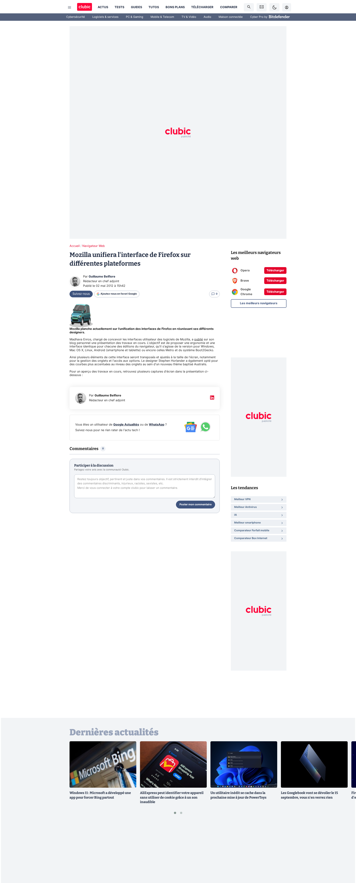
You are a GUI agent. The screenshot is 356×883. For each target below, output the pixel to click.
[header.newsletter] (261, 7)
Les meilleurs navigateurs (258, 303)
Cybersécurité (75, 17)
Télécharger (202, 7)
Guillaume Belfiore (102, 276)
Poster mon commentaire (195, 504)
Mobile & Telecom (162, 17)
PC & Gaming (134, 17)
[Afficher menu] (69, 7)
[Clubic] (84, 7)
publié (198, 339)
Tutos (154, 7)
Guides (136, 7)
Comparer (228, 7)
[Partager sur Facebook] (347, 851)
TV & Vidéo (189, 17)
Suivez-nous (81, 293)
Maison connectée (231, 17)
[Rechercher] (249, 7)
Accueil (75, 245)
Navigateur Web (93, 245)
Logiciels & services (105, 17)
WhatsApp (156, 424)
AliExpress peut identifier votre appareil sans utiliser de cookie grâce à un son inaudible (171, 797)
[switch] (274, 7)
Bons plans (175, 7)
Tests (119, 7)
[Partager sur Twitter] (347, 863)
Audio (207, 17)
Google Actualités (126, 424)
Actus (103, 7)
